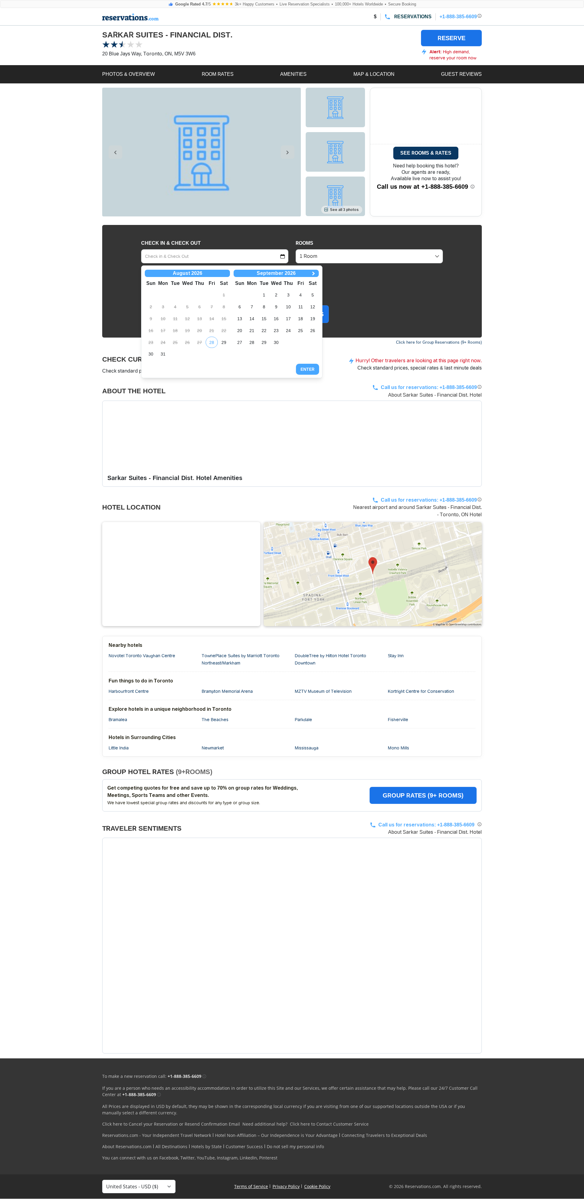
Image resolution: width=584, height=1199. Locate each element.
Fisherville (398, 719)
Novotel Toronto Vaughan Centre (142, 655)
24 (288, 330)
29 (223, 342)
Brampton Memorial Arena (227, 691)
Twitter (187, 1158)
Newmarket (213, 747)
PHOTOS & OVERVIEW (128, 74)
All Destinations (171, 1146)
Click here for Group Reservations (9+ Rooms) (439, 342)
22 (264, 330)
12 (312, 306)
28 (211, 342)
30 (150, 354)
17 (288, 318)
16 (276, 318)
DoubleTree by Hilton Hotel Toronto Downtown (330, 659)
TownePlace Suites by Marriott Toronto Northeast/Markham (241, 659)
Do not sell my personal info (295, 1146)
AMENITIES (293, 74)
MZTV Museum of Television (323, 691)
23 (276, 330)
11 (300, 306)
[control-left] (115, 152)
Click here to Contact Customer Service (329, 1124)
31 (163, 354)
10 (288, 306)
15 (264, 318)
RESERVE (451, 38)
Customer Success (244, 1146)
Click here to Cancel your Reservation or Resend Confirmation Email (171, 1124)
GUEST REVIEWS (461, 74)
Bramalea (118, 719)
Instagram (227, 1158)
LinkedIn (248, 1158)
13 (239, 318)
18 (300, 318)
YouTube (206, 1158)
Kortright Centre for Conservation (421, 691)
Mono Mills (398, 747)
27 (239, 342)
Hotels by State (206, 1146)
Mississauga (306, 747)
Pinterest (268, 1158)
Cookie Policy (317, 1186)
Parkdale (303, 719)
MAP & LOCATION (374, 74)
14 (251, 318)
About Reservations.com (126, 1146)
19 (312, 318)
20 (239, 330)
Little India (119, 747)
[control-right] (287, 152)
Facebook (168, 1158)
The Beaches (215, 719)
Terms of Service (251, 1186)
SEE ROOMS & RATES (425, 153)
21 (251, 330)
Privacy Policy (286, 1186)
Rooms (304, 243)
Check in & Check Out (171, 243)
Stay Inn (396, 655)
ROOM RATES (218, 74)
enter (308, 369)
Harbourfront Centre (129, 691)
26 (312, 330)
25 (300, 330)
